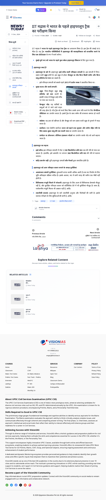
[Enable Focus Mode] (99, 26)
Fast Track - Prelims (34, 377)
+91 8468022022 (53, 351)
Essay (29, 367)
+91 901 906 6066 (68, 11)
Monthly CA (31, 390)
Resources (53, 367)
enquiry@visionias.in (53, 356)
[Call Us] (59, 10)
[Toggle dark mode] (51, 10)
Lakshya (8, 384)
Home (7, 367)
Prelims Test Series (11, 377)
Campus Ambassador (57, 384)
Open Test (53, 374)
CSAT (29, 370)
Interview (8, 380)
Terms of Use (96, 367)
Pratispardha (54, 387)
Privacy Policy (96, 370)
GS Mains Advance (33, 374)
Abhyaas (53, 370)
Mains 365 (30, 387)
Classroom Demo (56, 380)
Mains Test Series (11, 374)
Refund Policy (96, 374)
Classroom (9, 370)
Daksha (7, 387)
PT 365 (29, 384)
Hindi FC (30, 380)
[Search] (89, 17)
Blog (51, 377)
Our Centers (78, 367)
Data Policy (95, 377)
